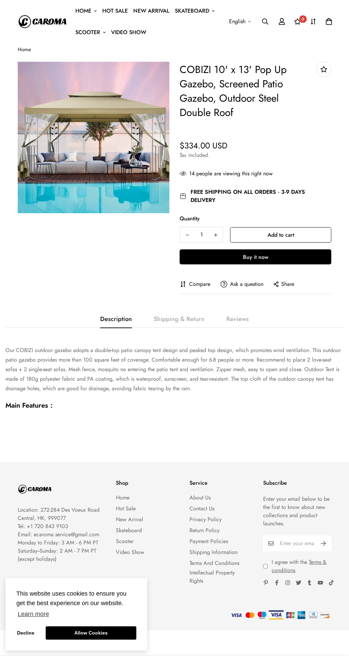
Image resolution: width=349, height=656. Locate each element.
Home (83, 11)
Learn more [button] (33, 614)
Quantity (190, 218)
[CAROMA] (42, 21)
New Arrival (151, 11)
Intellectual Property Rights (212, 577)
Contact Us (201, 508)
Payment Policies (208, 541)
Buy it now (255, 257)
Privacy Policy (205, 519)
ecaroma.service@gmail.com (66, 534)
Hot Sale (115, 11)
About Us (200, 497)
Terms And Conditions (214, 563)
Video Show (128, 32)
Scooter (87, 32)
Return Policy (204, 530)
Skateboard (192, 11)
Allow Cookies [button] (91, 633)
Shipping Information (213, 552)
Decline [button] (25, 633)
